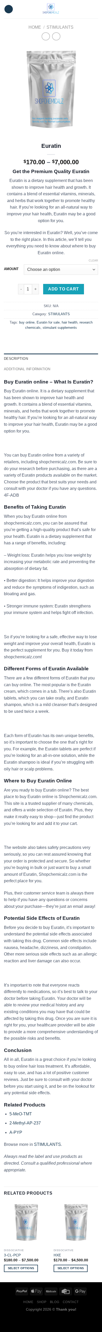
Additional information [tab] (27, 369)
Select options (21, 1268)
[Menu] (8, 9)
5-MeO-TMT (20, 1114)
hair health (69, 322)
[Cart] (95, 9)
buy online (27, 322)
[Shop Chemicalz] (51, 9)
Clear (93, 260)
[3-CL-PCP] (26, 1224)
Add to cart (63, 289)
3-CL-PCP (12, 1255)
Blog (54, 1302)
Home (35, 27)
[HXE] (76, 1224)
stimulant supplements (60, 328)
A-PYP (15, 1132)
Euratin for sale (48, 322)
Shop (41, 1302)
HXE (57, 1255)
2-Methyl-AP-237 (25, 1123)
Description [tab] (16, 359)
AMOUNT (11, 269)
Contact (71, 1302)
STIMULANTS (60, 27)
